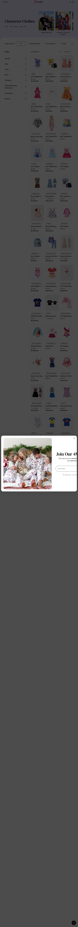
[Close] (74, 438)
